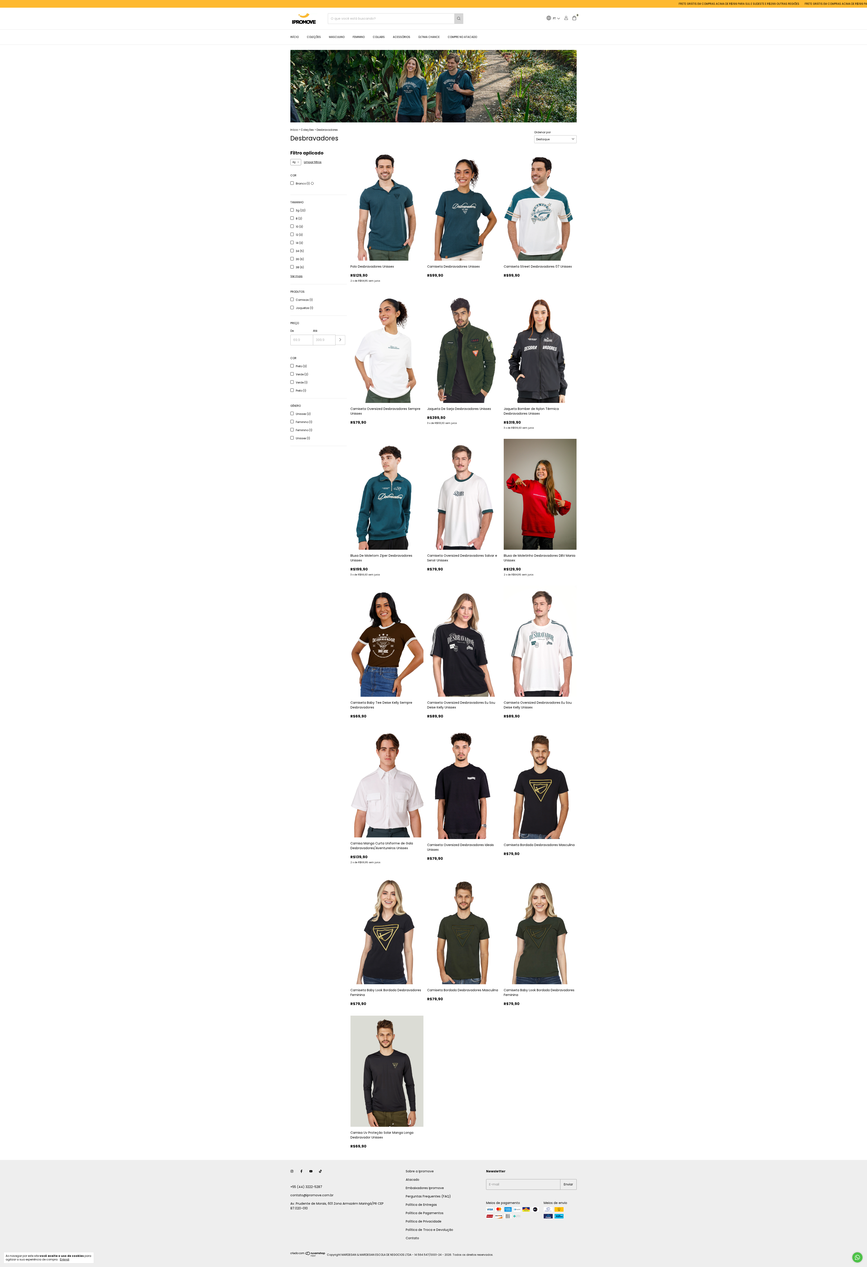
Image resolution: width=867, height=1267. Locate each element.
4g (294, 162)
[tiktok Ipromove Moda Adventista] (320, 1171)
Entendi (64, 1259)
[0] (574, 19)
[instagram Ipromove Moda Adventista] (292, 1171)
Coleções (314, 37)
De (292, 331)
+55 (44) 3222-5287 (306, 1187)
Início (294, 37)
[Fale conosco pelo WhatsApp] (857, 1257)
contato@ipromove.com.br (311, 1195)
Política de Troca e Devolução (429, 1229)
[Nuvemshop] (307, 1256)
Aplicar (340, 340)
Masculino (337, 37)
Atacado (412, 1179)
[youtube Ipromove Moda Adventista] (310, 1171)
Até (315, 331)
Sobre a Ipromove (420, 1171)
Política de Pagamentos (424, 1213)
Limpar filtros (313, 162)
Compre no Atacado (462, 37)
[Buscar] (458, 18)
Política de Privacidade (423, 1221)
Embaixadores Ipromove (425, 1188)
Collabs (379, 37)
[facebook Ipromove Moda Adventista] (301, 1171)
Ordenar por (542, 132)
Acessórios (401, 37)
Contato (412, 1238)
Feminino (359, 37)
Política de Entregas (421, 1204)
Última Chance (429, 37)
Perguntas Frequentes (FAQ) (428, 1196)
